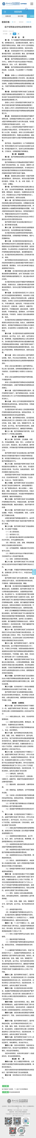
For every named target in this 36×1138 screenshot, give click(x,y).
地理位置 (8, 16)
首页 (14, 22)
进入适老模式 (34, 572)
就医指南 (21, 22)
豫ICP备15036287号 (18, 1115)
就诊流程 (20, 16)
